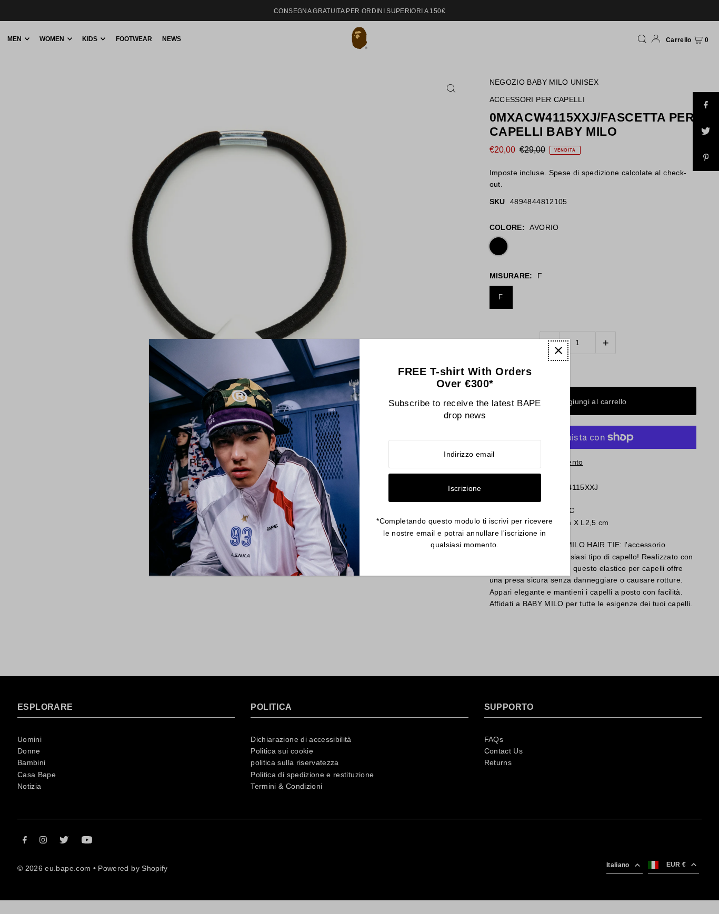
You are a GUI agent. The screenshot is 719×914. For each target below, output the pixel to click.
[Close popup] (558, 351)
